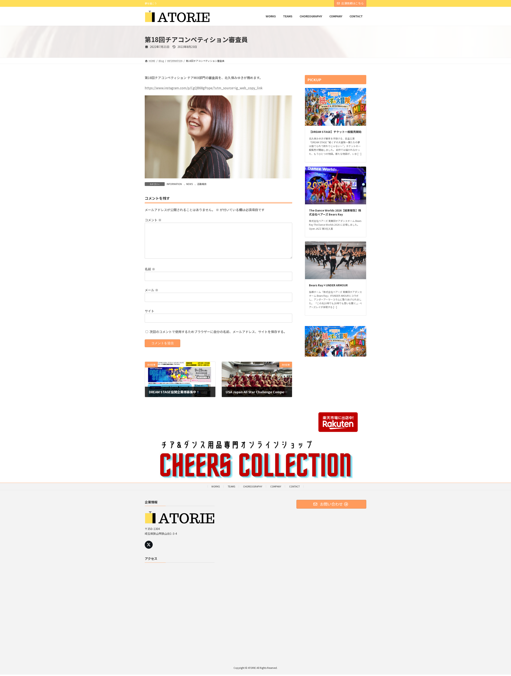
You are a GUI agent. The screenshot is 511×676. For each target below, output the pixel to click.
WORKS (215, 486)
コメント (153, 219)
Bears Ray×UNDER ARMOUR (328, 285)
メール (151, 290)
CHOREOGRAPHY (252, 486)
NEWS (189, 184)
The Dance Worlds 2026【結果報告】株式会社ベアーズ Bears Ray (335, 212)
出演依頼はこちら (352, 3)
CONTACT (294, 486)
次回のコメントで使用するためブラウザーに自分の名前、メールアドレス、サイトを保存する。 (218, 331)
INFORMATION (174, 184)
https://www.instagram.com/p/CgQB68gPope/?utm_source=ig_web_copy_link (203, 87)
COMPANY (275, 486)
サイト (149, 310)
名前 (150, 269)
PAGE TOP (496, 652)
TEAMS (231, 486)
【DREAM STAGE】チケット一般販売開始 (335, 132)
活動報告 (202, 184)
